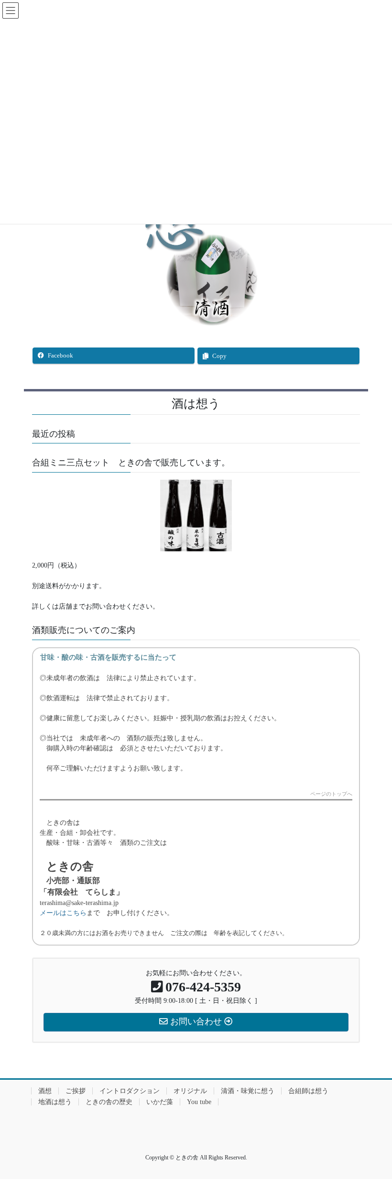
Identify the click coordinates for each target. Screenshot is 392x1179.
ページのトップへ (331, 794)
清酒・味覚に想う (247, 1091)
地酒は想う (55, 1101)
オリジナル (190, 1091)
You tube (199, 1101)
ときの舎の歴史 (109, 1101)
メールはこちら (63, 912)
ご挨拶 (75, 1091)
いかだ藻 (159, 1101)
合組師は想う (308, 1091)
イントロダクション (129, 1091)
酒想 (45, 1091)
